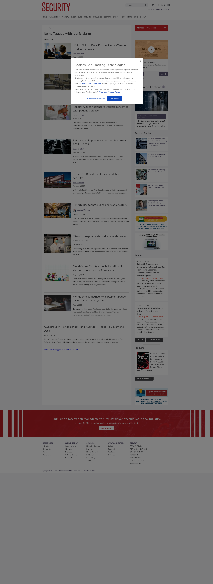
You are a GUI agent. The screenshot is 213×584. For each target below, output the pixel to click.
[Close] (140, 61)
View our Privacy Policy (109, 92)
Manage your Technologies (96, 98)
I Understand (115, 98)
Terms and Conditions (91, 83)
